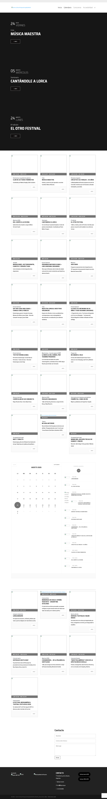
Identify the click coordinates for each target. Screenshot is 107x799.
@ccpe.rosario (60, 782)
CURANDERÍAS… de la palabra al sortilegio (79, 527)
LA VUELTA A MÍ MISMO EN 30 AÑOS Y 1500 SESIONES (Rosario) (82, 309)
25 (23, 505)
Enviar (57, 758)
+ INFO (15, 41)
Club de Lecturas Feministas (23, 180)
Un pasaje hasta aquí (76, 519)
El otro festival (26, 128)
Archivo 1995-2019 (84, 779)
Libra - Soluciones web (50, 797)
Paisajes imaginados (49, 399)
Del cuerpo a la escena (21, 222)
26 (30, 505)
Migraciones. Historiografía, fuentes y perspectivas (23, 265)
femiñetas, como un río (79, 399)
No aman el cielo (77, 355)
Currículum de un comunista (23, 399)
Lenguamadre (74, 479)
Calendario (67, 8)
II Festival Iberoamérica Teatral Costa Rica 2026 (84, 503)
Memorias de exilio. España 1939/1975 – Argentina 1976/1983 (81, 494)
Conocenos (77, 8)
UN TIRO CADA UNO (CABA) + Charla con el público (22, 309)
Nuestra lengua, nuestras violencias (52, 309)
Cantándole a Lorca (29, 81)
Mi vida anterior (48, 423)
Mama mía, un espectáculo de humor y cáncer (81, 440)
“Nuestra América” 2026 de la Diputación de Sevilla (81, 536)
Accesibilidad (88, 8)
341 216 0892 (60, 789)
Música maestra (26, 34)
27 (36, 505)
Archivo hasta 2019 (84, 774)
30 (55, 505)
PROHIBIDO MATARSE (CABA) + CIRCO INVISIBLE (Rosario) (52, 265)
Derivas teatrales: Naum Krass (79, 512)
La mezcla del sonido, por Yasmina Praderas (51, 356)
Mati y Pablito (18, 439)
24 (17, 505)
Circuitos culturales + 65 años (82, 180)
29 (49, 505)
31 (17, 511)
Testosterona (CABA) (21, 355)
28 (42, 505)
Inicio (60, 8)
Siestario (74, 264)
